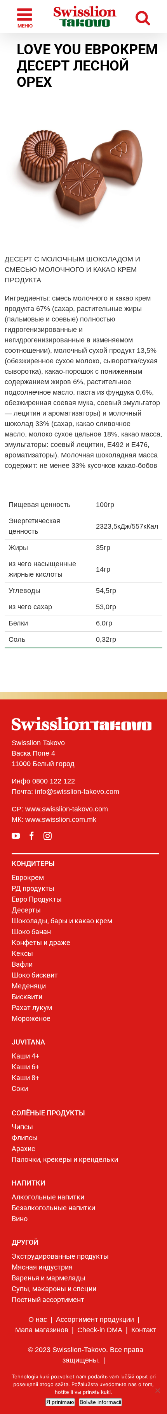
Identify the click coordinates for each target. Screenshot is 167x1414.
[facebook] (32, 836)
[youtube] (16, 836)
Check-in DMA (99, 1330)
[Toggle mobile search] (146, 16)
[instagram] (47, 836)
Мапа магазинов (41, 1330)
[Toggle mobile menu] (22, 16)
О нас (37, 1319)
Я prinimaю (60, 1402)
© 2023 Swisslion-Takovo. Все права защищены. (85, 1355)
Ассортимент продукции (95, 1319)
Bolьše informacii (100, 1402)
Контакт (143, 1330)
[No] (157, 1390)
